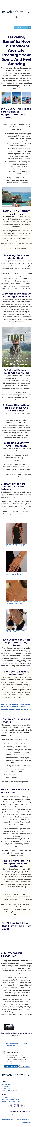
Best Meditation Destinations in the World (16, 1033)
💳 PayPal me (25, 1066)
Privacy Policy (7, 1120)
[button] (16, 17)
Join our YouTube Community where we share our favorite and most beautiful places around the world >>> (16, 706)
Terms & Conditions (22, 1120)
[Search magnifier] (29, 27)
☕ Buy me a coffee (11, 1066)
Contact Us (26, 1122)
